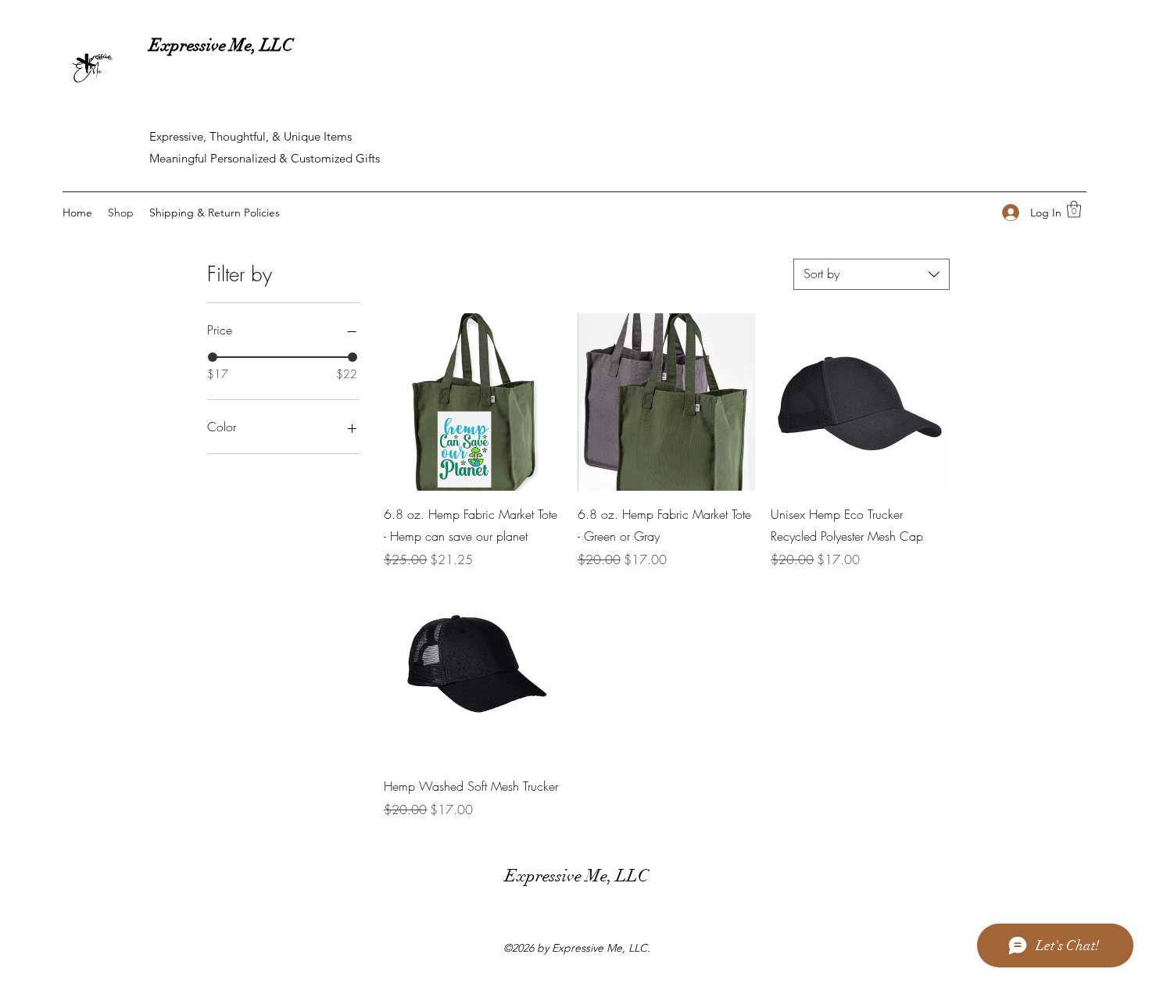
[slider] (212, 357)
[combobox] (871, 274)
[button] (1074, 209)
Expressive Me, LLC (221, 44)
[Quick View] (473, 402)
